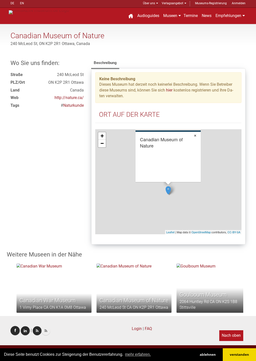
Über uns (149, 3)
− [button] (102, 143)
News (207, 15)
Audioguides (148, 15)
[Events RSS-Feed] (37, 330)
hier (169, 90)
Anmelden (239, 3)
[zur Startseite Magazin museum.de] (39, 11)
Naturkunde (73, 105)
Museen (170, 15)
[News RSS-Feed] (46, 330)
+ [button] (102, 136)
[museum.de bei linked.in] (25, 330)
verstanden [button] (239, 354)
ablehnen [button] (208, 354)
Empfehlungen (228, 15)
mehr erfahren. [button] (138, 354)
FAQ (148, 328)
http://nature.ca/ (69, 97)
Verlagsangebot (172, 3)
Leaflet (170, 232)
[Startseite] (130, 16)
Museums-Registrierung (211, 3)
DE (12, 3)
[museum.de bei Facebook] (15, 330)
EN (22, 3)
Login (137, 328)
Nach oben (231, 335)
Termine (191, 15)
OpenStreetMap (201, 232)
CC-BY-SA (234, 232)
